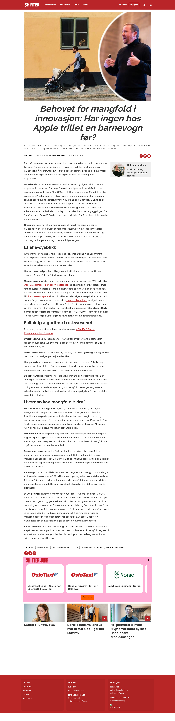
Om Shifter (27, 687)
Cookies (26, 694)
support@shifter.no (76, 690)
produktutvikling (115, 547)
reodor (29, 547)
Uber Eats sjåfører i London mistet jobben (46, 284)
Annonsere (65, 5)
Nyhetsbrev (50, 5)
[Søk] (144, 5)
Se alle (86, 597)
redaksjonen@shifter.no (77, 701)
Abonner (123, 5)
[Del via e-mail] (149, 156)
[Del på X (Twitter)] (145, 156)
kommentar (42, 547)
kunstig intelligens (92, 547)
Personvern (27, 690)
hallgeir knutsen (61, 547)
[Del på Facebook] (141, 156)
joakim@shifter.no (117, 693)
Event (85, 5)
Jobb (76, 5)
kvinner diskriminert (76, 300)
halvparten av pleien (39, 296)
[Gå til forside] (32, 5)
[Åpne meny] (150, 5)
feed (76, 547)
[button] (142, 560)
